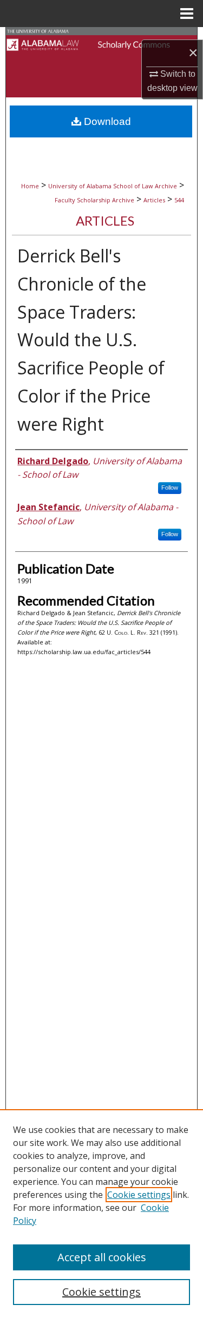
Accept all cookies (101, 1257)
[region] (101, 1213)
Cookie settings (139, 1195)
